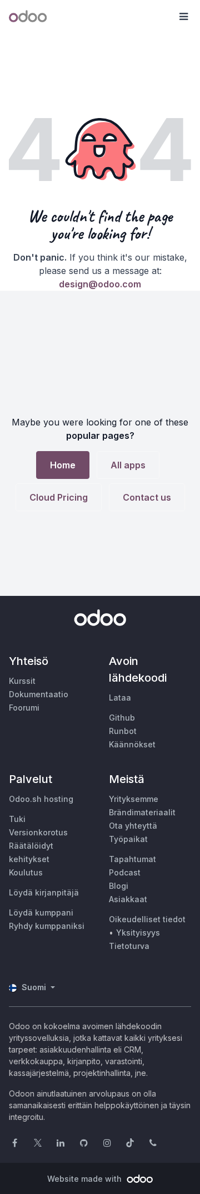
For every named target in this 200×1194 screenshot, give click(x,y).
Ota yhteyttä (133, 825)
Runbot (123, 731)
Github (122, 717)
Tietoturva (129, 946)
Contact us (147, 497)
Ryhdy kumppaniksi (46, 926)
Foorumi (24, 707)
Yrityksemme (133, 799)
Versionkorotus (38, 832)
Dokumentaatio (38, 694)
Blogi (118, 885)
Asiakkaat (128, 899)
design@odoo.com (100, 284)
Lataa (120, 697)
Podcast (125, 872)
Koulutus (26, 872)
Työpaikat (128, 839)
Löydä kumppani (41, 912)
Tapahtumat (132, 859)
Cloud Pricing (58, 497)
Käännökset (132, 744)
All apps (128, 465)
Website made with (85, 1178)
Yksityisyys (138, 932)
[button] (183, 16)
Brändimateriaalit (142, 812)
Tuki (17, 819)
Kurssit (22, 681)
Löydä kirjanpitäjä (44, 892)
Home (63, 465)
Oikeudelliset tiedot (147, 919)
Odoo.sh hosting (41, 799)
